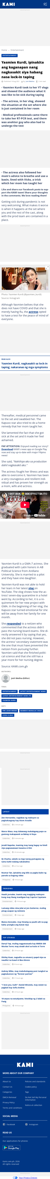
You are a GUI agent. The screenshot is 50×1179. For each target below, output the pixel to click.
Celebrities (6, 825)
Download (7, 449)
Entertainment (17, 50)
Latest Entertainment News (33, 691)
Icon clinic (8, 715)
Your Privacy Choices (28, 1177)
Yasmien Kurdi (9, 700)
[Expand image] (47, 267)
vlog (31, 588)
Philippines (6, 880)
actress (33, 312)
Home (4, 50)
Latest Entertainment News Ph (17, 696)
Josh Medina (30, 81)
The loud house (10, 711)
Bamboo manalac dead (31, 711)
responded (14, 623)
